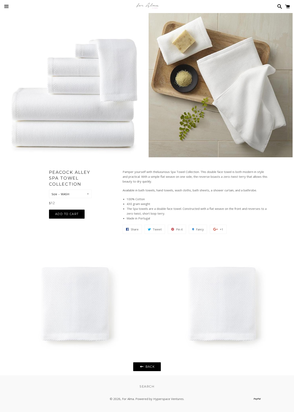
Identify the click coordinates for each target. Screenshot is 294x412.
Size (54, 194)
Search (147, 386)
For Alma (128, 399)
